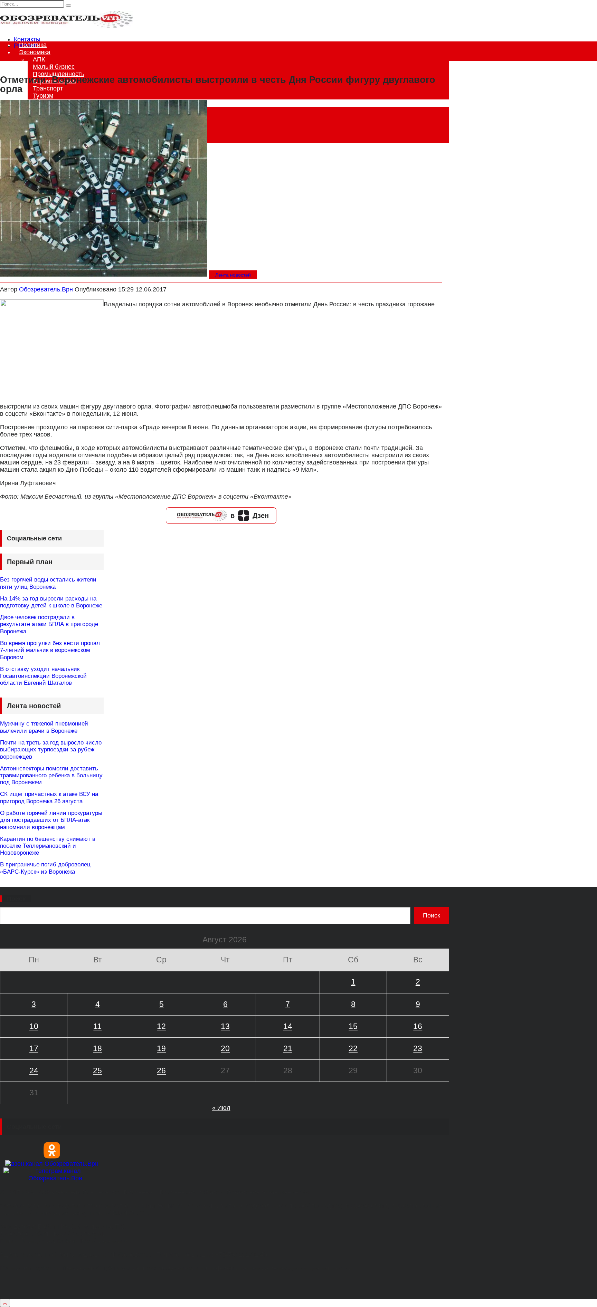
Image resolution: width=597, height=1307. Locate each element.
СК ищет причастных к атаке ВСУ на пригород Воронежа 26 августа (49, 797)
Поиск (16, 898)
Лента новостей (233, 275)
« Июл (221, 1107)
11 (97, 1026)
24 (33, 1070)
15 (353, 1026)
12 (161, 1026)
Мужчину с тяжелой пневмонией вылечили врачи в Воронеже (44, 727)
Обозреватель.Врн (46, 289)
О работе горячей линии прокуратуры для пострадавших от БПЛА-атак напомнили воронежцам (51, 820)
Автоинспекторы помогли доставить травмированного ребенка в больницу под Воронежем (51, 775)
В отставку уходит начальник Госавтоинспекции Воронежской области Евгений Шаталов (43, 676)
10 (33, 1026)
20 (225, 1048)
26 (161, 1070)
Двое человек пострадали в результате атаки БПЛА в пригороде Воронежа (49, 624)
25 (97, 1070)
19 (161, 1048)
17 (33, 1048)
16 (417, 1026)
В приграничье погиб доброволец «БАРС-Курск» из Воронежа (45, 868)
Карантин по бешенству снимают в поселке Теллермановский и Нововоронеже (47, 846)
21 (287, 1048)
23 (417, 1048)
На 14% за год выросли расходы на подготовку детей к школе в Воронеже (51, 602)
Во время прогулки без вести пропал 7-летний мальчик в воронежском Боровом (50, 650)
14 (287, 1026)
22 (353, 1048)
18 (97, 1048)
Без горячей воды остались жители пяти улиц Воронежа (48, 583)
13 (225, 1026)
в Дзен (249, 515)
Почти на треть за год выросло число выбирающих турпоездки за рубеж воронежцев (51, 749)
